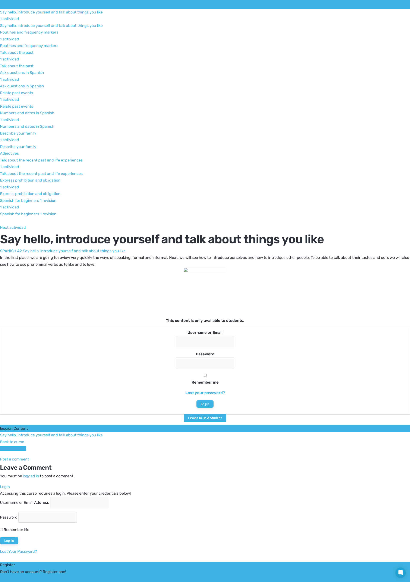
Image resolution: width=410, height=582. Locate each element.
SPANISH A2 (20, 4)
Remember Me (16, 529)
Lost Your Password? (18, 551)
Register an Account (18, 578)
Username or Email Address (24, 502)
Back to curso (12, 442)
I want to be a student (205, 418)
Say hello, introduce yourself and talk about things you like (74, 251)
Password (205, 354)
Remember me (205, 382)
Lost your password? (205, 392)
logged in (31, 476)
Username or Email (205, 332)
